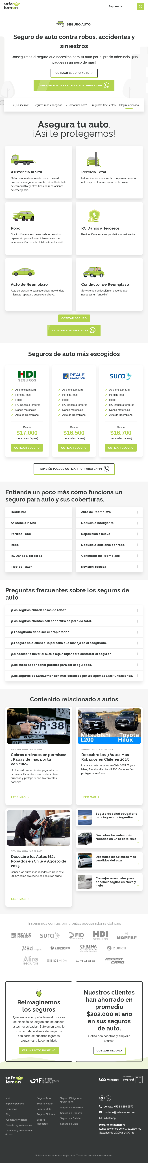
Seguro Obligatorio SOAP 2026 (71, 1100)
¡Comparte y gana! (16, 1119)
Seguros (114, 6)
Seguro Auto (44, 1098)
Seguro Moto (44, 1108)
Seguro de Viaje (69, 1123)
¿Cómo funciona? (76, 105)
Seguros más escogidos (48, 105)
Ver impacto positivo (39, 1050)
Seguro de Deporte (71, 1112)
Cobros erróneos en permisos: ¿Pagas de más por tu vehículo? (38, 759)
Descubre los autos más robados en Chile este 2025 (116, 837)
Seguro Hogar (45, 1103)
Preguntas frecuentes (103, 105)
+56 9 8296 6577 (118, 1106)
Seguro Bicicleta (46, 1114)
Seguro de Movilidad (72, 1107)
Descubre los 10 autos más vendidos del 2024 (116, 858)
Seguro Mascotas (42, 1121)
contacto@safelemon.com (119, 1112)
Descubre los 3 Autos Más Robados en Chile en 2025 (105, 757)
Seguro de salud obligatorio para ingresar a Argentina (116, 815)
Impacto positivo (14, 1103)
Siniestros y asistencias (18, 1125)
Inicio (8, 1098)
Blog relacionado (129, 105)
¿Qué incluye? (21, 105)
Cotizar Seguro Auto (72, 72)
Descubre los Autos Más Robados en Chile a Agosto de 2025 (38, 861)
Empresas (11, 1108)
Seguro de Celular (70, 1118)
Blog (7, 1114)
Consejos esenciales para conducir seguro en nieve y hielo (116, 882)
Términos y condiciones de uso (18, 1132)
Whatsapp (109, 1118)
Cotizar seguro (74, 318)
